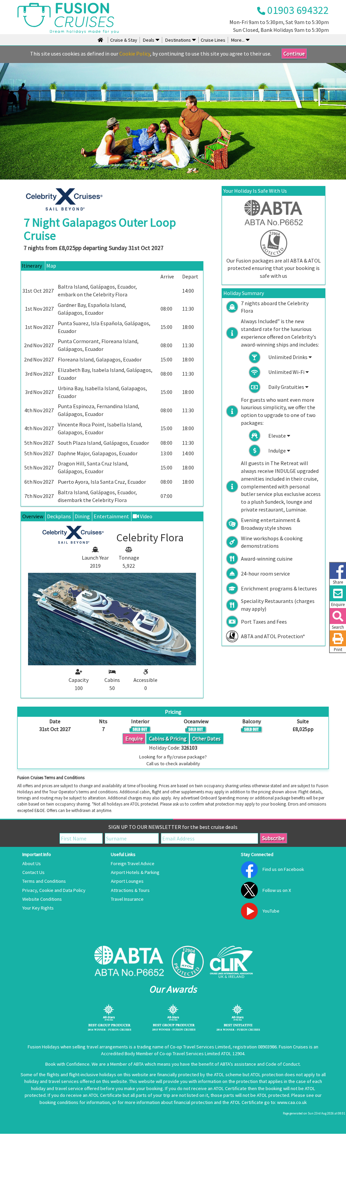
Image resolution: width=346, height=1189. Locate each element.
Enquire (134, 738)
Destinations (178, 40)
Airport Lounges (127, 881)
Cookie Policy (134, 53)
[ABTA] (129, 962)
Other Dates (206, 738)
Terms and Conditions (44, 881)
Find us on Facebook (283, 869)
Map (51, 265)
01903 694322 (297, 10)
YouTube (271, 911)
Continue (294, 53)
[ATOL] (188, 962)
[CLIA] (231, 962)
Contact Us (33, 872)
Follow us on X (277, 890)
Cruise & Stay (123, 40)
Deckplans (59, 516)
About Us (31, 863)
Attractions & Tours (130, 890)
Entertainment (111, 516)
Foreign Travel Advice (132, 863)
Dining (82, 516)
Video (145, 516)
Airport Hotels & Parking (135, 872)
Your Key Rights (38, 908)
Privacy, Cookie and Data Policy (53, 890)
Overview (32, 516)
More (237, 40)
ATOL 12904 (232, 1053)
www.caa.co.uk (292, 1102)
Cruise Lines (213, 40)
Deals (148, 40)
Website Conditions (42, 899)
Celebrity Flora (110, 294)
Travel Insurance (127, 899)
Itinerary (32, 265)
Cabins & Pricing (168, 738)
